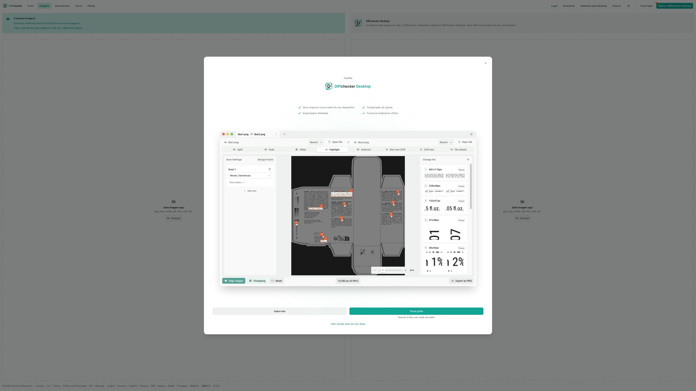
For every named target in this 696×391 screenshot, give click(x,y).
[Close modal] (485, 63)
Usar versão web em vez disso (348, 323)
